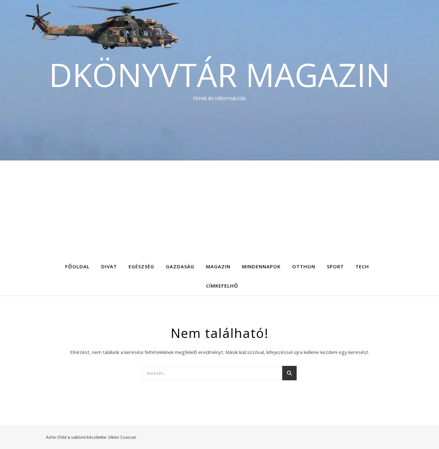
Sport (335, 266)
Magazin (218, 266)
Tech (362, 266)
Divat (109, 266)
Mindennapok (261, 266)
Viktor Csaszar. (122, 437)
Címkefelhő (222, 285)
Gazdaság (180, 266)
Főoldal (77, 266)
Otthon (303, 266)
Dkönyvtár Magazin (219, 74)
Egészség (141, 266)
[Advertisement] (219, 209)
